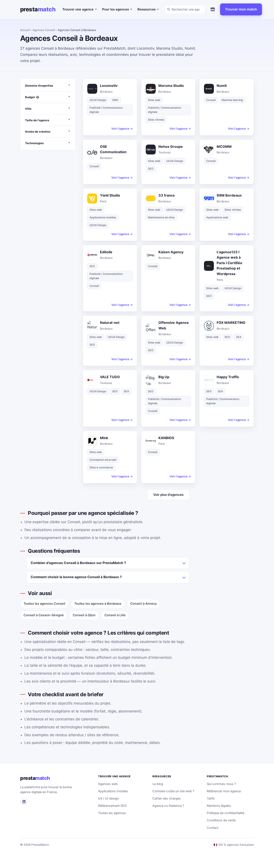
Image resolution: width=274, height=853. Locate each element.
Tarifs (211, 798)
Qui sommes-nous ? (221, 784)
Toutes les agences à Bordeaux (97, 604)
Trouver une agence (78, 9)
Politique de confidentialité (225, 813)
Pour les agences (115, 9)
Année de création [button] (37, 131)
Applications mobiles (113, 791)
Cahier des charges (166, 798)
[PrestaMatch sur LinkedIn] (24, 802)
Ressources (146, 9)
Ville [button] (28, 108)
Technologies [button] (34, 143)
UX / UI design (108, 798)
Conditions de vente (221, 820)
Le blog (157, 784)
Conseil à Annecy (143, 604)
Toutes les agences (112, 813)
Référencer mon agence (224, 791)
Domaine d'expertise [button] (39, 85)
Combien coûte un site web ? (173, 791)
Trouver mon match (241, 9)
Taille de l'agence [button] (37, 120)
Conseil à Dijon (84, 615)
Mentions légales (219, 806)
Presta (37, 9)
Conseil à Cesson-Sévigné (44, 615)
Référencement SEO (112, 806)
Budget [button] (30, 97)
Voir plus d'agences (168, 495)
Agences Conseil (44, 30)
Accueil (25, 30)
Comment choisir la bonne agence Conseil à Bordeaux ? (76, 577)
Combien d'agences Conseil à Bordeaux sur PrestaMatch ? (78, 563)
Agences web (108, 784)
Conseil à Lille (115, 615)
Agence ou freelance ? (168, 806)
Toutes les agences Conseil (44, 604)
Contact (212, 828)
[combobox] (185, 9)
